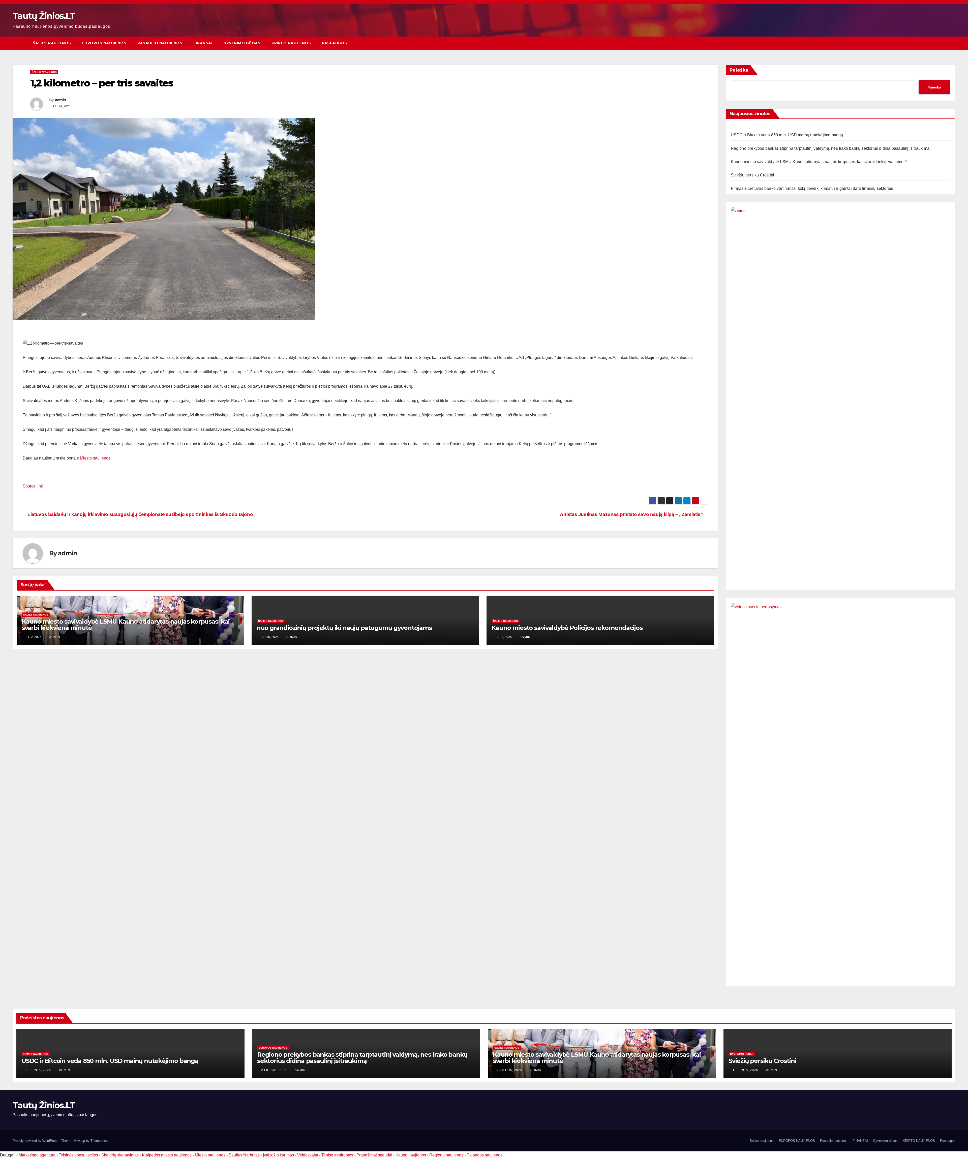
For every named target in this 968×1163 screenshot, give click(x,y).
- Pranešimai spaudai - (375, 1155)
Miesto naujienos (95, 458)
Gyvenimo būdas (241, 43)
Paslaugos (334, 43)
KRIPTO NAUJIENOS (291, 43)
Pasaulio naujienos (159, 43)
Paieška (739, 70)
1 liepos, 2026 (746, 1070)
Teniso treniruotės (337, 1155)
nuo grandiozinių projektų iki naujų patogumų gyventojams (344, 627)
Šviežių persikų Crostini (752, 175)
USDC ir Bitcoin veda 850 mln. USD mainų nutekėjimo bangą (787, 135)
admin (60, 100)
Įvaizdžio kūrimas (278, 1155)
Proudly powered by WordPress (36, 1141)
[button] (951, 43)
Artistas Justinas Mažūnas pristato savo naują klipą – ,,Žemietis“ (632, 514)
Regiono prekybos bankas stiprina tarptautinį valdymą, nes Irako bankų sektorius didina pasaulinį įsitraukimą (830, 148)
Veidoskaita (307, 1155)
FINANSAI (202, 43)
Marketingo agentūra (37, 1155)
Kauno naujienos (411, 1155)
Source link (33, 486)
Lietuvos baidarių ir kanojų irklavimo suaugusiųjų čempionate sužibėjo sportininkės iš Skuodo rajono (139, 514)
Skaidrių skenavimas (120, 1155)
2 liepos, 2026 (38, 1070)
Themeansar (99, 1141)
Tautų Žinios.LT (44, 16)
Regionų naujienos (446, 1155)
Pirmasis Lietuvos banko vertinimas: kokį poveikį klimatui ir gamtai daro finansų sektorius (812, 188)
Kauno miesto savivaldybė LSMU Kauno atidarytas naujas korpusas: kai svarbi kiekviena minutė (126, 624)
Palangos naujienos (484, 1155)
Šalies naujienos (52, 43)
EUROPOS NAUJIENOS (104, 43)
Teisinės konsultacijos (78, 1155)
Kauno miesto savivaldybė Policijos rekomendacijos (567, 627)
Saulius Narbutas (244, 1155)
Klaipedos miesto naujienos (167, 1155)
